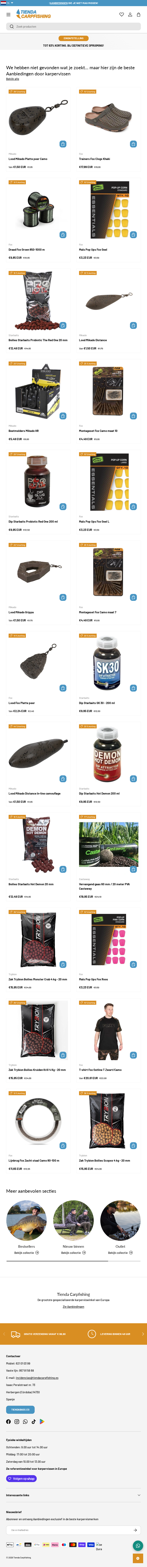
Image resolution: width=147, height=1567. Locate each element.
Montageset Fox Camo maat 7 (97, 612)
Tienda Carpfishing (22, 1557)
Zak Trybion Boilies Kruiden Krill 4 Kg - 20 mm (37, 1069)
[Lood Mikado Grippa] (38, 572)
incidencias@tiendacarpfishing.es (37, 1377)
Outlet (120, 1246)
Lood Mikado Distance (93, 340)
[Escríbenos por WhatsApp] (138, 1546)
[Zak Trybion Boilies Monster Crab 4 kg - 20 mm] (38, 939)
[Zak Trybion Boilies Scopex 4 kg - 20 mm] (108, 1121)
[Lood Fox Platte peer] (38, 663)
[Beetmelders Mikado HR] (38, 391)
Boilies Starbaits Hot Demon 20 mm (31, 884)
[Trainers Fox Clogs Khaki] (108, 119)
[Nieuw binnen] (73, 1220)
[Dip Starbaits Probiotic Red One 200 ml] (38, 482)
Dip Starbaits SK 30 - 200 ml (97, 703)
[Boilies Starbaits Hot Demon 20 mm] (38, 844)
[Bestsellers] (26, 1220)
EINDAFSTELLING (73, 38)
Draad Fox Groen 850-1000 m (27, 249)
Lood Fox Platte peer (22, 703)
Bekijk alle (12, 79)
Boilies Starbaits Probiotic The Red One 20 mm (38, 340)
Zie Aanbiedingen (73, 1306)
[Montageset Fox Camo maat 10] (108, 391)
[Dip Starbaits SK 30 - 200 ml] (108, 663)
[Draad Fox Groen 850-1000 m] (38, 210)
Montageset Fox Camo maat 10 (98, 430)
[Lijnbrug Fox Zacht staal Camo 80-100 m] (38, 1121)
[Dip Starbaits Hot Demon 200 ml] (108, 754)
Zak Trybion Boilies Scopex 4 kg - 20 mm (104, 1160)
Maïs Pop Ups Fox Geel (93, 249)
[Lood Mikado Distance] (108, 300)
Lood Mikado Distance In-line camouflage (34, 793)
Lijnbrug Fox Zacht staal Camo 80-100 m (34, 1160)
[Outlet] (120, 1220)
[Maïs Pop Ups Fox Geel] (108, 210)
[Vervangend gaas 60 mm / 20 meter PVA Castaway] (108, 844)
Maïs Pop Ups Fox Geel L (94, 521)
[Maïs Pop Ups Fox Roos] (108, 939)
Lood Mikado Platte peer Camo (28, 159)
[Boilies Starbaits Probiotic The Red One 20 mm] (38, 300)
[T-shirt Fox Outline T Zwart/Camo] (108, 1030)
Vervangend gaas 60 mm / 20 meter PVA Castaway (104, 886)
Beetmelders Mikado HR (24, 430)
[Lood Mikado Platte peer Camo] (38, 119)
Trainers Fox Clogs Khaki (94, 159)
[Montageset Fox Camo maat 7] (108, 572)
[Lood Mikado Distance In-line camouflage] (38, 754)
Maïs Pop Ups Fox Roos (93, 979)
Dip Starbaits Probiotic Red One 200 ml (33, 521)
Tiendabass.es (20, 1409)
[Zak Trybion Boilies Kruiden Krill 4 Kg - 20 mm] (38, 1030)
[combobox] (73, 26)
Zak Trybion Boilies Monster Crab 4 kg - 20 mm (38, 979)
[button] (138, 14)
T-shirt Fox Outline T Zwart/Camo (100, 1069)
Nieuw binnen (73, 1246)
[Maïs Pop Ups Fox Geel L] (108, 482)
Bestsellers (26, 1246)
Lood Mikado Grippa (21, 612)
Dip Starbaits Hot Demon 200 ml (99, 793)
